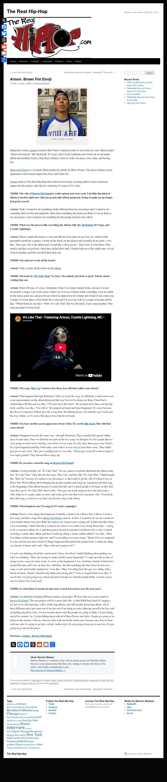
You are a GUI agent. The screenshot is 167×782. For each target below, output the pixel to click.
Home (13, 61)
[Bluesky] (4, 33)
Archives (23, 61)
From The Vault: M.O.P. (21, 72)
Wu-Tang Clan (34, 747)
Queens (19, 744)
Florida (9, 720)
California (25, 710)
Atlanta (9, 704)
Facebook (52, 710)
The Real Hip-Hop (27, 11)
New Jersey (20, 734)
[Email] (4, 53)
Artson (32, 150)
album (57, 268)
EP (39, 717)
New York (34, 734)
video (39, 744)
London (28, 728)
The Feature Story (134, 710)
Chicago (13, 713)
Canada (35, 710)
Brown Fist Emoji (19, 170)
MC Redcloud (85, 225)
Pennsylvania (32, 737)
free (19, 720)
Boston (28, 707)
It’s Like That (42, 276)
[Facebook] (4, 27)
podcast (22, 741)
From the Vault (30, 720)
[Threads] (4, 40)
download (27, 717)
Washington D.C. (21, 747)
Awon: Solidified (133, 94)
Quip (129, 707)
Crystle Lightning (81, 680)
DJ (26, 714)
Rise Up (35, 388)
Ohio (23, 737)
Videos (78, 61)
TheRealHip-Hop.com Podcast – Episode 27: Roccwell (89, 72)
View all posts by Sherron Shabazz (47, 670)
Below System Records (16, 707)
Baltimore (21, 703)
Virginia (10, 747)
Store (69, 61)
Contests (35, 61)
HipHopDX (131, 704)
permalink (54, 683)
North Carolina (14, 737)
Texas (33, 744)
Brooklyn (13, 710)
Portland (30, 741)
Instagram (53, 707)
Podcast (59, 61)
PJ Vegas (24, 683)
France (15, 720)
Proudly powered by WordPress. (140, 753)
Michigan (10, 735)
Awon (15, 704)
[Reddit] (4, 46)
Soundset (26, 744)
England (34, 717)
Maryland (24, 731)
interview (36, 680)
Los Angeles (13, 731)
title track (89, 423)
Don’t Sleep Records (15, 717)
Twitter (52, 704)
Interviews (47, 61)
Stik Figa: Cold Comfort (136, 103)
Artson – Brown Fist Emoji (37, 636)
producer (11, 744)
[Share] (4, 59)
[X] (4, 20)
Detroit (21, 714)
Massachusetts (36, 731)
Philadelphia (11, 741)
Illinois (25, 723)
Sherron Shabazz (42, 83)
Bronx (34, 706)
